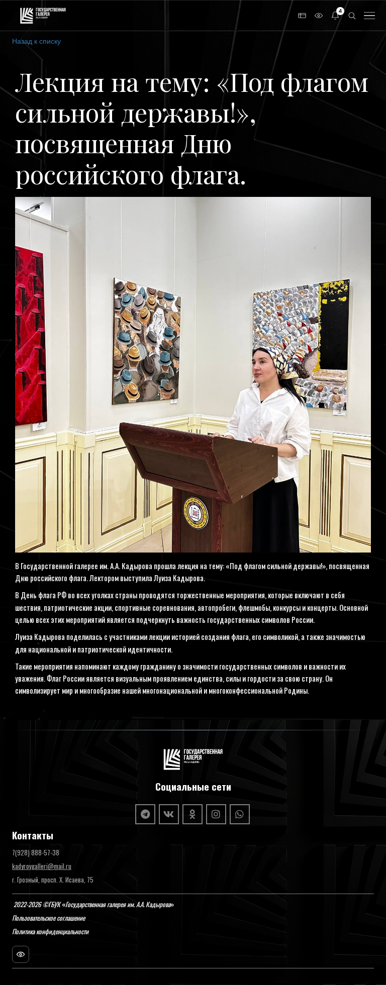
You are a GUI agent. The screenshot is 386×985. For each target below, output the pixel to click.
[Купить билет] (302, 15)
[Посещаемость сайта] (20, 954)
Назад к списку (36, 41)
